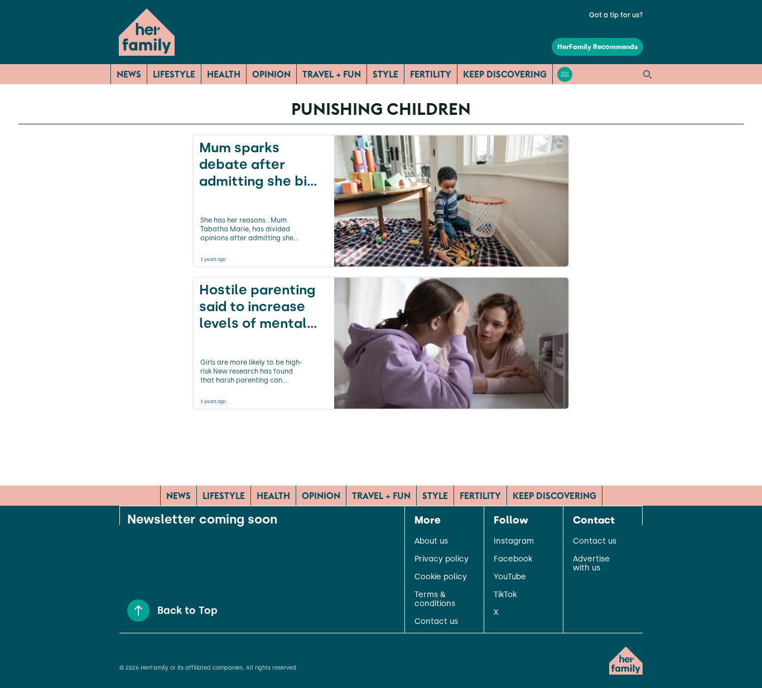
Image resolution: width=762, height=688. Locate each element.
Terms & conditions (434, 599)
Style (385, 74)
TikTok (505, 594)
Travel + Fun (331, 74)
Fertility (430, 74)
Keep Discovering (505, 74)
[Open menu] (564, 74)
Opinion (271, 74)
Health (223, 74)
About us (431, 541)
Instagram (514, 541)
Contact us (436, 621)
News (129, 74)
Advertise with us (591, 564)
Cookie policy (440, 577)
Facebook (513, 559)
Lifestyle (174, 74)
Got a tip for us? (616, 15)
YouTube (510, 577)
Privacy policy (441, 559)
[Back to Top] (138, 610)
